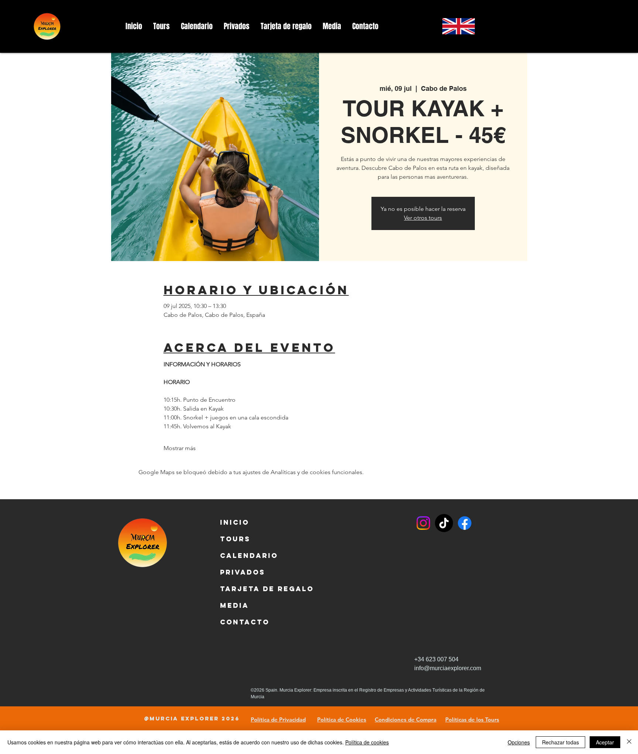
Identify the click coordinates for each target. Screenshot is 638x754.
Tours (235, 539)
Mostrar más (180, 448)
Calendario (237, 555)
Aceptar (605, 742)
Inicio (234, 522)
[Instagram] (423, 523)
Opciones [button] (519, 742)
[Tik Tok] (444, 523)
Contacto (237, 622)
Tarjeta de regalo (237, 589)
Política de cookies (367, 742)
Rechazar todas (560, 742)
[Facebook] (465, 523)
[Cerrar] (629, 742)
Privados (237, 572)
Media (234, 605)
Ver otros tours (423, 217)
